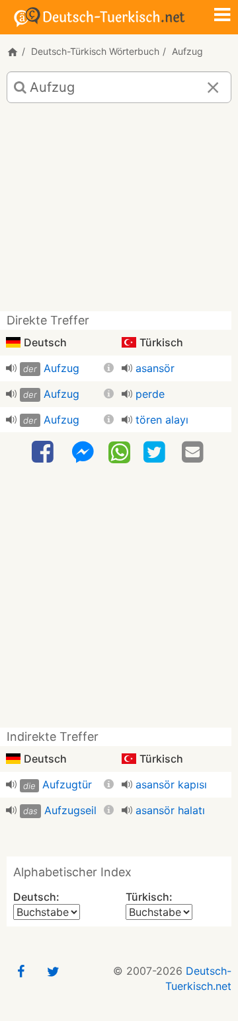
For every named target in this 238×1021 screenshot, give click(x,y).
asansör (155, 368)
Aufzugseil (70, 810)
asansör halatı (170, 810)
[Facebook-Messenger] (83, 452)
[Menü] (222, 15)
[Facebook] (44, 452)
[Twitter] (156, 452)
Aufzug (61, 368)
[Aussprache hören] (11, 368)
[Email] (194, 452)
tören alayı (162, 419)
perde (150, 393)
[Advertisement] (119, 212)
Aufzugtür (67, 784)
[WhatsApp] (119, 451)
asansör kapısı (171, 784)
